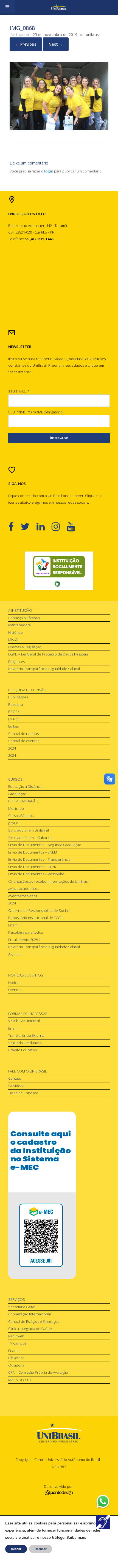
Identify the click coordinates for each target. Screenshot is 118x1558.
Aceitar (16, 1549)
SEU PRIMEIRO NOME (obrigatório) (35, 412)
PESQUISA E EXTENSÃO (27, 689)
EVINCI (13, 719)
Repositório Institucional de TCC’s (35, 917)
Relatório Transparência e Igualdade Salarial (44, 668)
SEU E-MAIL (18, 391)
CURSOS (15, 779)
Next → (56, 44)
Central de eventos (23, 740)
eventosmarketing (22, 895)
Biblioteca (16, 1357)
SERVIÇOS (16, 1299)
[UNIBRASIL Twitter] (28, 526)
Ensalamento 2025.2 (24, 939)
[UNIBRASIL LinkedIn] (44, 526)
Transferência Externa (26, 1035)
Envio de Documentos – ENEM (32, 852)
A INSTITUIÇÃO (20, 610)
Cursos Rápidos (20, 815)
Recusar (41, 1549)
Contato (14, 1078)
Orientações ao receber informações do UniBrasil (48, 881)
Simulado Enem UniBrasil (28, 830)
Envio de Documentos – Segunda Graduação (44, 844)
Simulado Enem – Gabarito (30, 837)
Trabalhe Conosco (23, 1092)
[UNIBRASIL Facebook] (14, 526)
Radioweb (16, 1336)
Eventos (14, 989)
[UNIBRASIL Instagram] (59, 526)
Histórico (15, 632)
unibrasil (93, 34)
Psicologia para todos (25, 932)
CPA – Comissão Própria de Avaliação (38, 1372)
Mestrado (16, 808)
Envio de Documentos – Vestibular (36, 873)
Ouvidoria (16, 1085)
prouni (13, 823)
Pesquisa (15, 704)
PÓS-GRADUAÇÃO (23, 801)
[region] (59, 571)
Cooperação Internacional (29, 1314)
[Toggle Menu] (7, 6)
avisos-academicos (23, 888)
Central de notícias (23, 733)
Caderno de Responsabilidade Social (38, 910)
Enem (13, 925)
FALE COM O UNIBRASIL (27, 1071)
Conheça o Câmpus (24, 617)
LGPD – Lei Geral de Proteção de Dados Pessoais (48, 654)
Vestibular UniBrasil (24, 1020)
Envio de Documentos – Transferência (39, 859)
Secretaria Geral (21, 1306)
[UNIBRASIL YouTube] (74, 526)
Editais (13, 726)
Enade (13, 1350)
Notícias (14, 982)
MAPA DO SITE (20, 1379)
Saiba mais (76, 1537)
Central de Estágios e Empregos (33, 1321)
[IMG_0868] (59, 128)
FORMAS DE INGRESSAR (27, 1013)
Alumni (13, 954)
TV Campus (17, 1343)
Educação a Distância (25, 786)
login (48, 171)
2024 (12, 748)
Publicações (18, 697)
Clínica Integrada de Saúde (30, 1328)
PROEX (13, 711)
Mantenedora (19, 624)
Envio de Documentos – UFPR (32, 866)
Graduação (17, 793)
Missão (13, 639)
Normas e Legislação (24, 646)
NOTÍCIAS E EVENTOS (25, 975)
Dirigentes (16, 661)
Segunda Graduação (25, 1042)
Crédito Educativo (22, 1049)
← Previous (25, 44)
